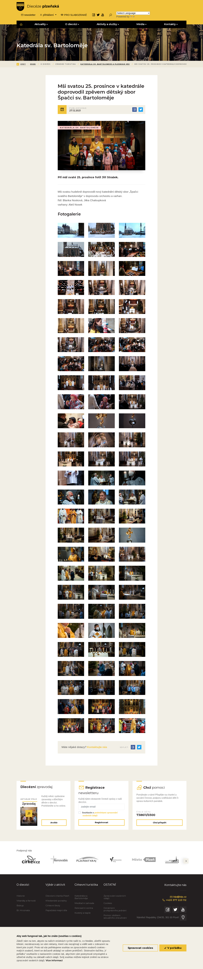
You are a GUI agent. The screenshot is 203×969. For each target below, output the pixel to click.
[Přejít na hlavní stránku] (38, 6)
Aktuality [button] (40, 24)
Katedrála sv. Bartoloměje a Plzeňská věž (105, 64)
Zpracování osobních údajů (115, 897)
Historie (21, 895)
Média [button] (141, 24)
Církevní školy (53, 905)
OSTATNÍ (110, 884)
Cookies (108, 903)
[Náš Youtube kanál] (103, 14)
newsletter (29, 15)
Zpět (23, 64)
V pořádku (174, 947)
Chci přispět (159, 822)
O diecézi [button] (71, 24)
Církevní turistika (86, 884)
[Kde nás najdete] (183, 917)
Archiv (53, 822)
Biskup (20, 905)
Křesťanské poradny (56, 900)
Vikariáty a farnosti (26, 900)
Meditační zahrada (84, 903)
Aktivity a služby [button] (107, 24)
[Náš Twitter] (98, 14)
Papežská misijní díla (56, 910)
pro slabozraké (75, 15)
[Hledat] (110, 15)
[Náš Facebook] (94, 14)
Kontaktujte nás (96, 747)
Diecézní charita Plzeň (57, 895)
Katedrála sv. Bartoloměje (81, 897)
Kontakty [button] (170, 24)
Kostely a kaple (83, 913)
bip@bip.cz (179, 896)
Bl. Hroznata (23, 910)
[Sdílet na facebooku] (134, 109)
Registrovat (101, 822)
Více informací (54, 960)
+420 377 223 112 (175, 900)
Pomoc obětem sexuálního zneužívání (115, 916)
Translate (140, 16)
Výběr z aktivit (55, 884)
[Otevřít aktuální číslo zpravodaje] (28, 813)
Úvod (33, 64)
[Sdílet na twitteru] (141, 109)
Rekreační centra (84, 908)
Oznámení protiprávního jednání (115, 909)
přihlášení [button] (48, 15)
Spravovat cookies (140, 947)
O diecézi (23, 884)
